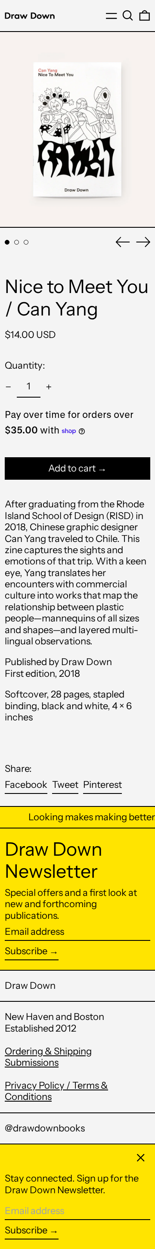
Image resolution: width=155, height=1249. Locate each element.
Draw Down (30, 985)
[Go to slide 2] (16, 242)
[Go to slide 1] (7, 242)
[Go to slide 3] (26, 242)
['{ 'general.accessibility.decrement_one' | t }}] (8, 387)
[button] (128, 15)
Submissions (32, 1062)
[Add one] (48, 387)
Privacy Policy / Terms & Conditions (56, 1091)
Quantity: (25, 365)
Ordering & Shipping (48, 1051)
